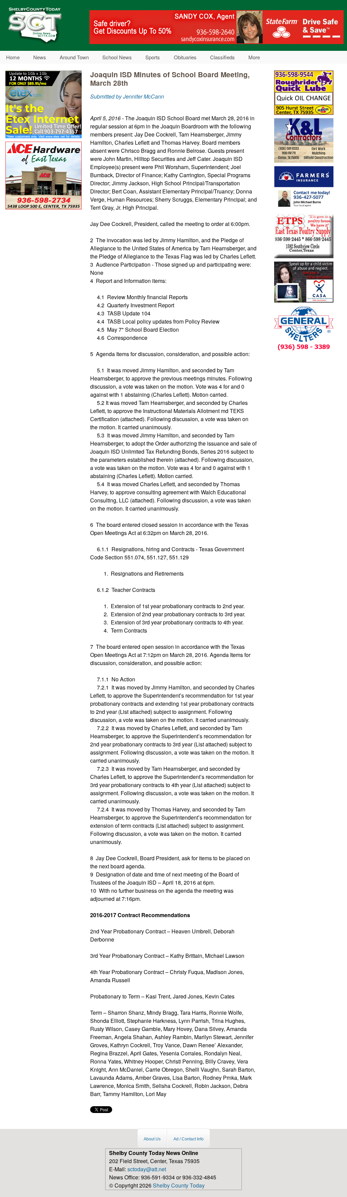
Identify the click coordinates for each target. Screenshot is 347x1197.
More (254, 57)
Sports (152, 57)
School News (117, 57)
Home (13, 57)
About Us (152, 1139)
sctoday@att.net (146, 1169)
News (39, 57)
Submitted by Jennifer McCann (127, 96)
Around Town (74, 57)
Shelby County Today (179, 1185)
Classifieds (222, 57)
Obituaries (185, 57)
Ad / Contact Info (189, 1139)
